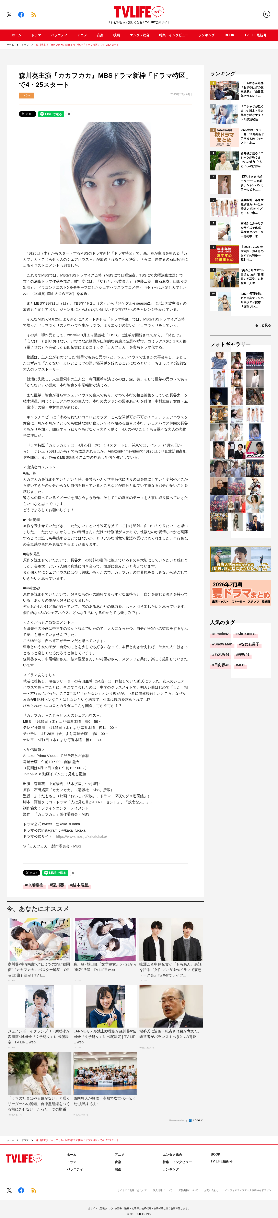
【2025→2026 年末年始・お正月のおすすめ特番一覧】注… (252, 253)
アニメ (82, 35)
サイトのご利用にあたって (132, 1190)
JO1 (241, 665)
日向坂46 (221, 665)
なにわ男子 (250, 644)
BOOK (229, 35)
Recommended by (178, 1120)
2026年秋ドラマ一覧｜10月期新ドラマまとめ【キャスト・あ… (252, 136)
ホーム (16, 35)
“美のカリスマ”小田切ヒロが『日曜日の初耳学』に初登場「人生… (252, 277)
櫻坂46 (244, 655)
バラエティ (59, 35)
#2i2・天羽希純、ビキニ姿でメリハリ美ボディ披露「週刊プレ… (252, 300)
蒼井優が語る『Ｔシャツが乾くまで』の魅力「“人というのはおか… (252, 160)
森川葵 (58, 885)
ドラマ (36, 35)
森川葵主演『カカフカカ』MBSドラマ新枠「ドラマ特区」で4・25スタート (77, 44)
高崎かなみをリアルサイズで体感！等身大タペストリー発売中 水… (252, 230)
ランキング (206, 35)
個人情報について (162, 1190)
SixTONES (247, 634)
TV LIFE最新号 (255, 35)
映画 (116, 35)
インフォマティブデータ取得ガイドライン (248, 1190)
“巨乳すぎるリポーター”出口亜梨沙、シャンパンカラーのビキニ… (252, 183)
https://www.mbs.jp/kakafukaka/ (81, 836)
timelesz (221, 634)
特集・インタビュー (173, 35)
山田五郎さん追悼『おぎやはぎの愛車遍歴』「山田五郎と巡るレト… (252, 89)
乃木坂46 (221, 655)
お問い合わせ (211, 1190)
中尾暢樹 (35, 885)
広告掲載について (188, 1190)
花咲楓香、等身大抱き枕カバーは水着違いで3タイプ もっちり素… (252, 206)
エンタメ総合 (139, 35)
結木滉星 (80, 885)
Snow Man (223, 644)
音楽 (100, 35)
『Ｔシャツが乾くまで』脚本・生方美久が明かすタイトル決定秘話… (252, 113)
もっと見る (263, 325)
